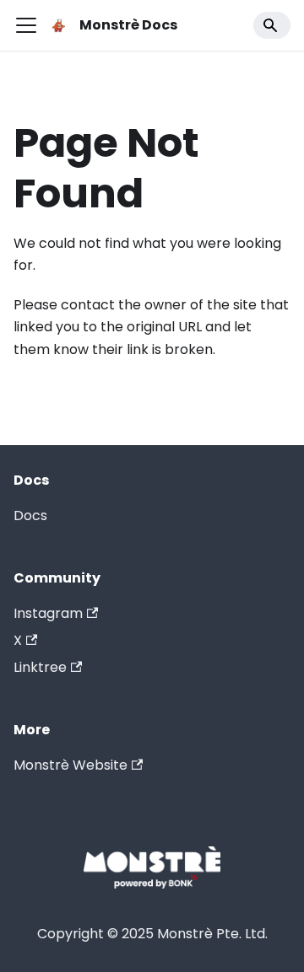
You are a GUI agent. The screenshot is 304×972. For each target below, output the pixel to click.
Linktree (40, 667)
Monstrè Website (71, 765)
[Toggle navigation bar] (26, 25)
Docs (30, 515)
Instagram (48, 613)
